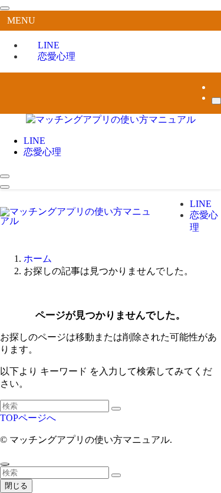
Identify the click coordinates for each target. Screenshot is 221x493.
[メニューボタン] (4, 187)
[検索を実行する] (116, 408)
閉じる (16, 485)
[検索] (216, 100)
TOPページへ (28, 418)
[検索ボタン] (4, 176)
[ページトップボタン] (4, 464)
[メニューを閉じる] (4, 8)
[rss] (215, 87)
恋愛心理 (56, 56)
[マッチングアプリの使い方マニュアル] (111, 119)
